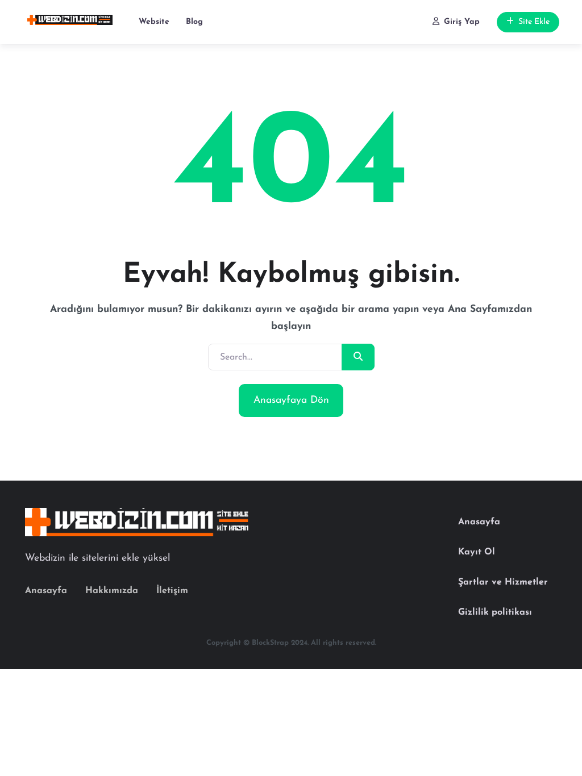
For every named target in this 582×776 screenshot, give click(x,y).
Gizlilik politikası (495, 612)
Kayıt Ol (476, 552)
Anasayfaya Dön (291, 400)
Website (154, 22)
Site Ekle (534, 22)
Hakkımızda (111, 590)
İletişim (172, 590)
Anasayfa (46, 590)
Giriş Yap (462, 22)
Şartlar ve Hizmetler (503, 582)
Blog (194, 22)
